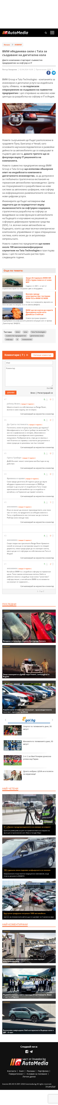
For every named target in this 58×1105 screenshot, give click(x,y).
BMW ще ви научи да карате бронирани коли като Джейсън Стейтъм (39, 312)
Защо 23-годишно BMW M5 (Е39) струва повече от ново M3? (39, 280)
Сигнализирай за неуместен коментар (37, 414)
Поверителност (16, 1073)
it (17, 339)
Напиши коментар (42, 355)
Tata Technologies (38, 332)
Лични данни (29, 1076)
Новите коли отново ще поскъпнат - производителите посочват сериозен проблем (27, 711)
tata (25, 332)
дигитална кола (36, 336)
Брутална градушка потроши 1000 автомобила (24, 913)
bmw (18, 332)
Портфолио (43, 1071)
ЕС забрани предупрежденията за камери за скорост (27, 827)
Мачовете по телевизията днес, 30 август (38, 742)
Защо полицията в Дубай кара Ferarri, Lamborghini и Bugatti (26, 675)
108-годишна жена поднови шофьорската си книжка (27, 870)
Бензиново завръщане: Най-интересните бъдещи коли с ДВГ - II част (28, 1031)
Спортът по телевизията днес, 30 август (37, 727)
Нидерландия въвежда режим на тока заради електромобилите (23, 960)
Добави (10, 392)
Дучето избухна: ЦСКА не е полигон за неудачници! (38, 772)
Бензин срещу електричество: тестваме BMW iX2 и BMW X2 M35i (38, 296)
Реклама (31, 1071)
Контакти (11, 1071)
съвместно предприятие (16, 336)
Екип (21, 1071)
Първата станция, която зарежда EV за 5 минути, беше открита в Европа (27, 996)
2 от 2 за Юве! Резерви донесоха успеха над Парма (37, 757)
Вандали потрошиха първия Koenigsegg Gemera (24, 641)
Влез (33, 392)
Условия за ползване (37, 1073)
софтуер (9, 339)
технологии (27, 339)
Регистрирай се (45, 392)
